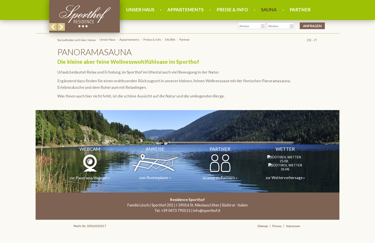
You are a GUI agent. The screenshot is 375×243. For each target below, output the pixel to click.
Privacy (277, 226)
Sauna (269, 9)
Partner (300, 9)
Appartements (185, 9)
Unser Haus (140, 9)
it (315, 40)
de (309, 40)
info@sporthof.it (206, 210)
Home (92, 40)
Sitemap (263, 226)
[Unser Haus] (85, 27)
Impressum (293, 226)
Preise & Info (232, 9)
